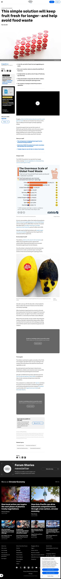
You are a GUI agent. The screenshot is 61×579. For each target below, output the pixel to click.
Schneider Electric (21, 389)
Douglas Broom (4, 64)
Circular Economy (6, 8)
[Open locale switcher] (1, 575)
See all (57, 481)
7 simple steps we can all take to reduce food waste (30, 149)
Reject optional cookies (50, 572)
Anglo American (30, 388)
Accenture (41, 386)
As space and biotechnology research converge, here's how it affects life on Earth (22, 531)
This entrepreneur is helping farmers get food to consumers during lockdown (29, 142)
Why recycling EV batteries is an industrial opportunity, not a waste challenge (7, 531)
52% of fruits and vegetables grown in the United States (30, 222)
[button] (38, 103)
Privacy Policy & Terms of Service (30, 571)
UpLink (37, 383)
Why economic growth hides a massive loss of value (37, 530)
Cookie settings (50, 576)
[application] (38, 103)
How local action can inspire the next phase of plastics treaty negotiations (14, 506)
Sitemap (30, 573)
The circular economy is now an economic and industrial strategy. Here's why (52, 531)
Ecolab (36, 388)
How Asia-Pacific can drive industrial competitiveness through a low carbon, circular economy (44, 507)
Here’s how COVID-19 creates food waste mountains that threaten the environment (30, 145)
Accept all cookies (50, 569)
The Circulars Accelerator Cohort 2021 (25, 376)
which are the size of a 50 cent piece (32, 240)
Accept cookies (38, 343)
